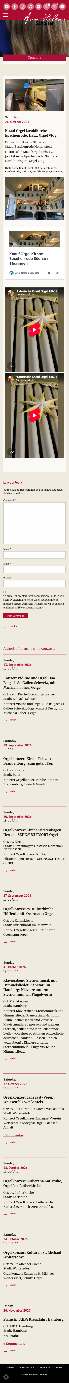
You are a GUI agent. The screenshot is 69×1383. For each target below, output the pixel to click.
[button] (6, 1377)
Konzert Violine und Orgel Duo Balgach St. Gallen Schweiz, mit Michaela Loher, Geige (29, 683)
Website (7, 578)
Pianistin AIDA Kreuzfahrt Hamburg (33, 1319)
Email (7, 563)
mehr (9, 720)
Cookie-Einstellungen (50, 1367)
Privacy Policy (26, 1367)
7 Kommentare (14, 1344)
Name (7, 549)
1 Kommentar (13, 1135)
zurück (10, 626)
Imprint (11, 1367)
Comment (9, 500)
